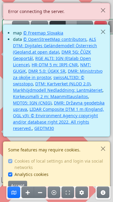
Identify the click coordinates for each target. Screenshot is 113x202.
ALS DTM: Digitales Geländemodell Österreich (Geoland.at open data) (55, 45)
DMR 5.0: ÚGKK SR (46, 71)
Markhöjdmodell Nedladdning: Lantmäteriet (57, 90)
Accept (17, 185)
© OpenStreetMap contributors (54, 39)
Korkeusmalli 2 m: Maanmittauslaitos (50, 96)
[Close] (103, 10)
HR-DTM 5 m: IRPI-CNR (55, 65)
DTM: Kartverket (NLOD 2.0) (62, 84)
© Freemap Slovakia (43, 33)
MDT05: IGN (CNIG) (32, 103)
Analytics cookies (31, 174)
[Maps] (14, 192)
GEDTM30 (44, 128)
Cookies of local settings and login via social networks (58, 164)
